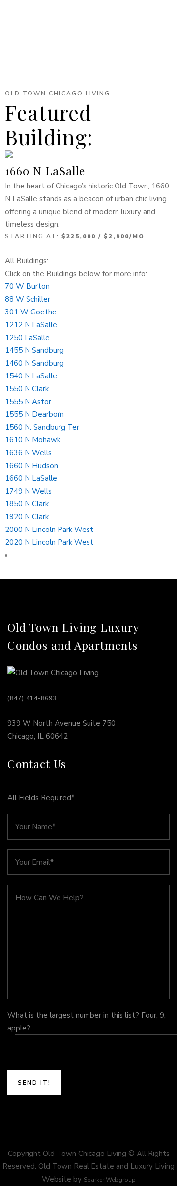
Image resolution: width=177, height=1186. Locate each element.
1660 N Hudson (31, 465)
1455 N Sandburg (34, 350)
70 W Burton (27, 286)
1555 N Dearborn (34, 414)
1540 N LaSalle (31, 376)
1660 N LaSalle (45, 170)
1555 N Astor (28, 401)
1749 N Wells (28, 491)
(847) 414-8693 (32, 698)
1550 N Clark (27, 389)
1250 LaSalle (27, 338)
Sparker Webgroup (110, 1180)
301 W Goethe (31, 312)
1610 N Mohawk (32, 440)
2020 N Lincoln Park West (49, 542)
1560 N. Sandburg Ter (42, 427)
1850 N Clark (27, 504)
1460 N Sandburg (34, 363)
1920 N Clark (27, 517)
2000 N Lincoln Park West (49, 529)
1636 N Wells (28, 453)
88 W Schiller (27, 299)
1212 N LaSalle (31, 325)
